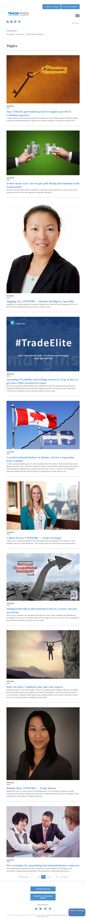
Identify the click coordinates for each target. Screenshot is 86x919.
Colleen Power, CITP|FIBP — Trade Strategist (34, 537)
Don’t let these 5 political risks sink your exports (35, 686)
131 (57, 877)
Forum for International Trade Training (58, 915)
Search (76, 23)
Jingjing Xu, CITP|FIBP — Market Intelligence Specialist (40, 301)
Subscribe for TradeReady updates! (43, 897)
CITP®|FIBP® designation (35, 34)
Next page (64, 877)
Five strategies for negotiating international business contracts (43, 865)
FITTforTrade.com (43, 889)
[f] (11, 22)
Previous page (23, 877)
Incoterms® (20, 34)
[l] (15, 22)
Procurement (11, 34)
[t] (8, 22)
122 (38, 877)
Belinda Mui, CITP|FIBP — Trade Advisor (32, 788)
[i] (19, 22)
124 (48, 877)
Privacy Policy (45, 916)
